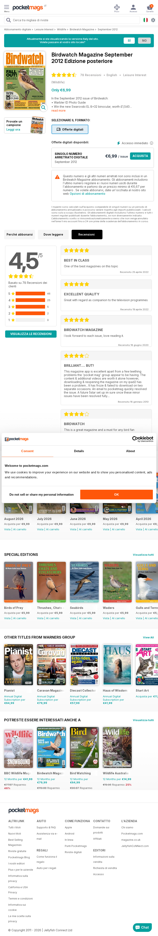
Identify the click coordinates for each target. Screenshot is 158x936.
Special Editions (21, 554)
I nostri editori (16, 863)
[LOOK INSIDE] (24, 108)
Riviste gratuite (17, 851)
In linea (69, 839)
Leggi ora (13, 129)
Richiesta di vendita (105, 868)
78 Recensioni (90, 75)
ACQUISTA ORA (140, 157)
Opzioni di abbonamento (87, 193)
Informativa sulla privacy (18, 878)
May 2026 (110, 519)
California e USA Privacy (18, 890)
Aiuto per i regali (46, 868)
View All (148, 637)
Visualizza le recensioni (31, 334)
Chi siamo (127, 827)
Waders (108, 607)
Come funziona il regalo (47, 859)
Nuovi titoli (14, 833)
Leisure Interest (44, 29)
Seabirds (76, 607)
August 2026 (13, 519)
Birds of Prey (13, 607)
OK (116, 494)
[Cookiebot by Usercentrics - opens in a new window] (135, 439)
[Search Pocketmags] (8, 20)
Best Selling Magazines (15, 842)
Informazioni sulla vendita (103, 859)
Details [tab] (79, 451)
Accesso (98, 874)
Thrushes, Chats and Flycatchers (50, 607)
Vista (7, 529)
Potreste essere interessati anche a (42, 720)
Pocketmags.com (132, 833)
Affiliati (97, 838)
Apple (68, 827)
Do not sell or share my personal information (41, 494)
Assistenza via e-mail (47, 836)
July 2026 (44, 519)
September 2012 (108, 29)
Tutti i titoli (14, 827)
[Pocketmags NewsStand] (26, 8)
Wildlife (61, 29)
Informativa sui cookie (17, 907)
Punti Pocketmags (76, 846)
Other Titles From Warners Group (39, 637)
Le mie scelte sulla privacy (19, 919)
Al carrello (19, 529)
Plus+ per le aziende (20, 869)
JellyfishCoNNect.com (134, 846)
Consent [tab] (27, 451)
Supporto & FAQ (46, 827)
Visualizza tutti (143, 554)
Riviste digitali (73, 852)
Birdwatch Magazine (82, 29)
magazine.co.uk (131, 839)
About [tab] (130, 451)
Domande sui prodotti (101, 830)
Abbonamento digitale (17, 29)
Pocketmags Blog (19, 857)
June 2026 (78, 519)
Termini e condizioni (20, 898)
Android (69, 833)
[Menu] (6, 7)
